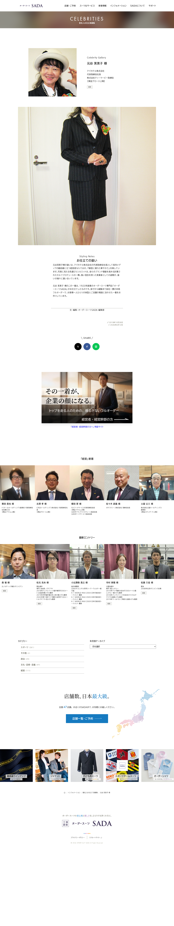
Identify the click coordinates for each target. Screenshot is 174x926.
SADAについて (137, 6)
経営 (89, 87)
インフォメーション (118, 6)
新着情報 (103, 6)
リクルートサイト (94, 837)
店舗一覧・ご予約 (82, 718)
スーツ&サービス (87, 6)
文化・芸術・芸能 (30, 665)
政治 (25, 659)
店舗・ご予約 (70, 6)
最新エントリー (87, 537)
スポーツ (27, 647)
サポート (152, 6)
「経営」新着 (87, 459)
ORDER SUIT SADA (83, 843)
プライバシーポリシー (78, 837)
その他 (25, 653)
